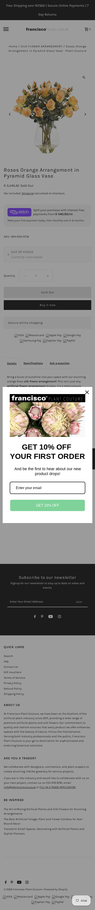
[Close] (87, 392)
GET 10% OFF (47, 505)
